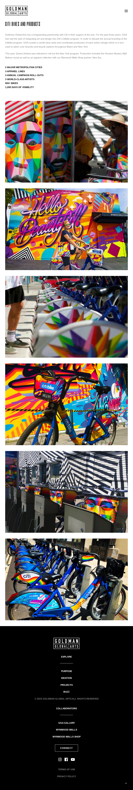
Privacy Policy (66, 776)
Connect (66, 748)
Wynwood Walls (66, 729)
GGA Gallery (66, 723)
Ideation (66, 678)
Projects (66, 685)
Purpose (66, 671)
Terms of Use (66, 769)
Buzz (66, 691)
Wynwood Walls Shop (67, 736)
